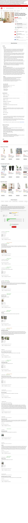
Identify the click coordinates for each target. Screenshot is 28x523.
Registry (11, 4)
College (10, 0)
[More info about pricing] (26, 18)
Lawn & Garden (11, 10)
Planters (15, 10)
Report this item (16, 29)
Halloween (12, 0)
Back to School (7, 0)
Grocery (10, 1)
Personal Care (21, 1)
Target (1, 10)
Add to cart (16, 21)
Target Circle (16, 4)
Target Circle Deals (20, 3)
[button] (17, 16)
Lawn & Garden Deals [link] (21, 201)
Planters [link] (10, 201)
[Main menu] (4, 8)
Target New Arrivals (2, 0)
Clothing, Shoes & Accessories (18, 0)
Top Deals (16, 3)
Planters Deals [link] (6, 201)
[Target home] (1, 8)
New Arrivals (7, 3)
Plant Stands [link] (2, 201)
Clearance (4, 3)
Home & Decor (24, 0)
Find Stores (19, 4)
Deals (2, 3)
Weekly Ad (24, 3)
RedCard (13, 4)
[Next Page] (27, 154)
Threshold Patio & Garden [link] (14, 201)
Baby (17, 1)
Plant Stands (18, 10)
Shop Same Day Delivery (6, 4)
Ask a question (6, 141)
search (19, 8)
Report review (9, 239)
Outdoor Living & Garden (5, 1)
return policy (6, 136)
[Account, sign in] (23, 8)
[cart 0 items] (26, 8)
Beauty (19, 1)
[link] (17, 16)
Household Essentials (13, 1)
